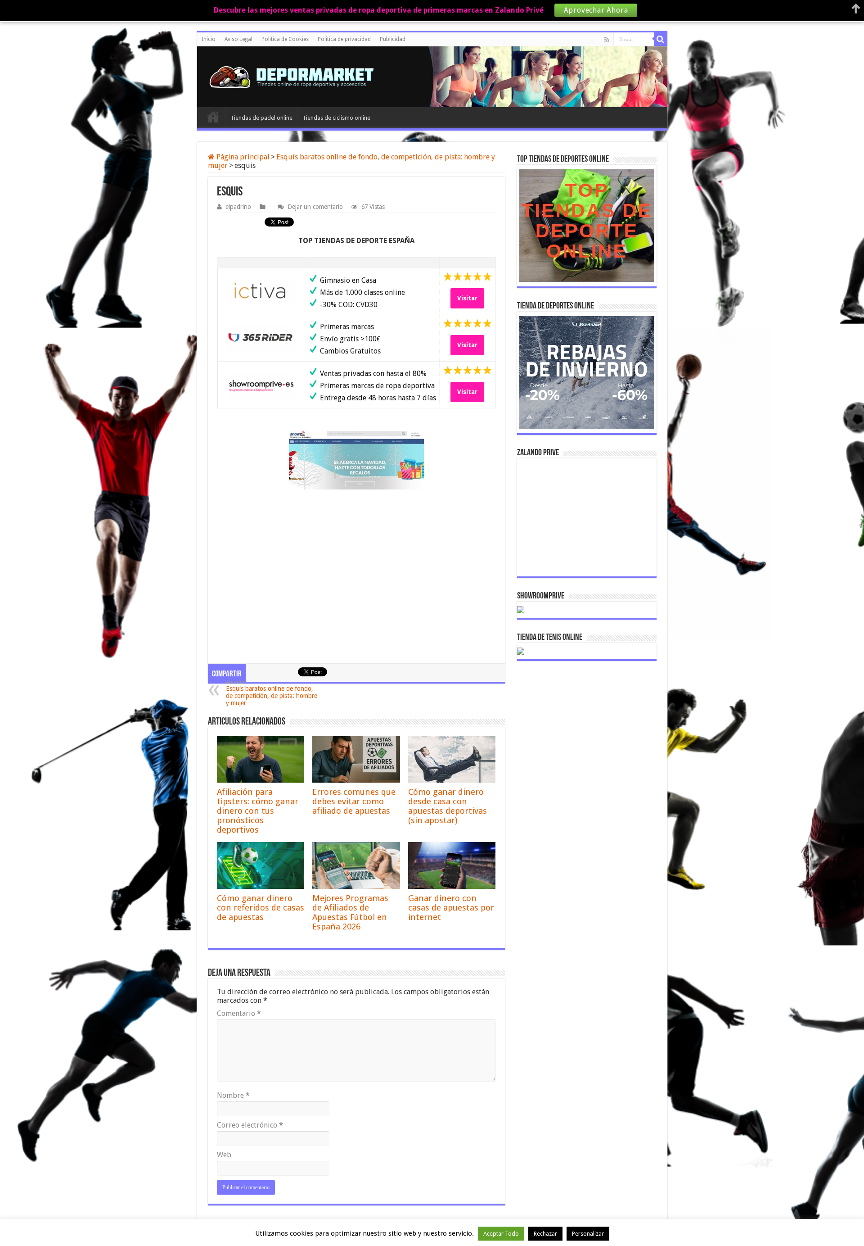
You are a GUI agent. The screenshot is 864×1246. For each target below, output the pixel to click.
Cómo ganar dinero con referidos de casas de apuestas (260, 907)
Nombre (233, 1095)
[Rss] (606, 39)
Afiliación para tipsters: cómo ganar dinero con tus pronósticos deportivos (257, 810)
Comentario (239, 1013)
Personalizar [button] (588, 1233)
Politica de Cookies (285, 39)
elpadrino (238, 206)
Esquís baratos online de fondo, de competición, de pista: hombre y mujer (271, 693)
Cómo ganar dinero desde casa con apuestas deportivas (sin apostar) (447, 806)
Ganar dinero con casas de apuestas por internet (451, 907)
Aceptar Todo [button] (501, 1233)
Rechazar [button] (545, 1233)
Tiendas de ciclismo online (336, 117)
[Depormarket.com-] (296, 76)
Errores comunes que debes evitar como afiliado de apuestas (354, 801)
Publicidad (392, 39)
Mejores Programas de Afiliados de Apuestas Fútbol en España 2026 (350, 912)
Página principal (242, 157)
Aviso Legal (238, 39)
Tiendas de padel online (261, 117)
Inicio (209, 39)
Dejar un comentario (315, 206)
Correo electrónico (250, 1125)
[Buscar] (660, 39)
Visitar (467, 298)
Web (224, 1155)
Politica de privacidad (344, 39)
